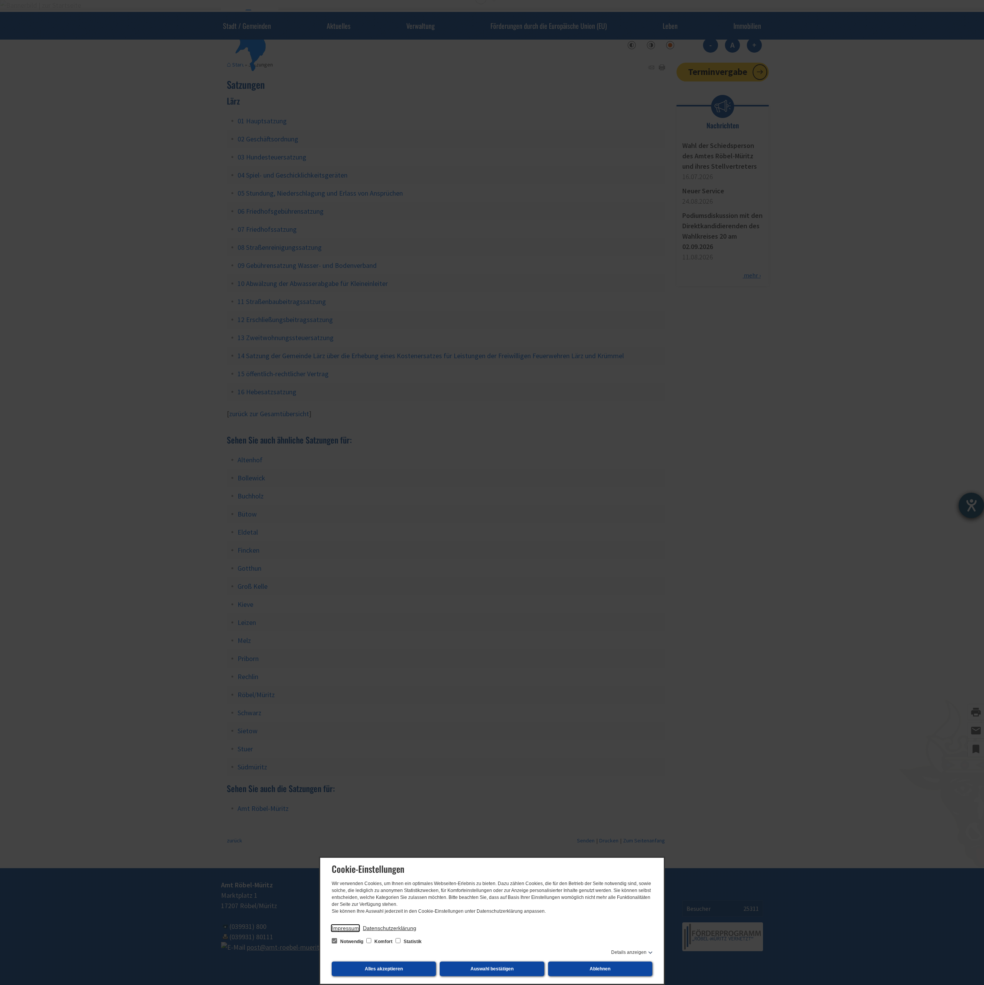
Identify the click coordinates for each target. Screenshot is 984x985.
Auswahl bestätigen (492, 969)
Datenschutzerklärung (389, 928)
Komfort (383, 941)
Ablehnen (600, 969)
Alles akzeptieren (384, 969)
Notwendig (351, 941)
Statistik (412, 941)
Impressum (345, 928)
